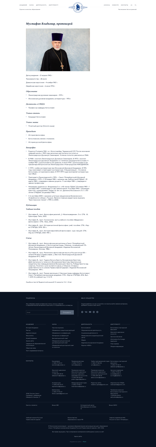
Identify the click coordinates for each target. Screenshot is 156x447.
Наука (31, 5)
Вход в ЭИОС (113, 405)
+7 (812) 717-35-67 (57, 392)
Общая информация (116, 346)
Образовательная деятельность (91, 330)
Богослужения (85, 328)
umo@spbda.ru (95, 365)
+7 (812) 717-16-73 (76, 363)
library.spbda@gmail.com (60, 393)
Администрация (31, 333)
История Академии (32, 328)
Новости (115, 5)
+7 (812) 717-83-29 (115, 372)
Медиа (83, 340)
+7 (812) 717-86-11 (76, 384)
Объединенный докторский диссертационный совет (61, 342)
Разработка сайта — (78, 442)
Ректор (28, 330)
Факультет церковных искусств (117, 333)
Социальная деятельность (89, 333)
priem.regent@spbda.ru (79, 379)
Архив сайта (30, 341)
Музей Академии (31, 338)
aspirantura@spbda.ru (58, 386)
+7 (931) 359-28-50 (57, 374)
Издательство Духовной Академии (92, 343)
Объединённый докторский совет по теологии (63, 346)
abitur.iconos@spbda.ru (98, 377)
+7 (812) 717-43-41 (115, 365)
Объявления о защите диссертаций (63, 330)
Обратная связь (31, 348)
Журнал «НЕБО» (86, 345)
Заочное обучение (116, 337)
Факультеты (29, 335)
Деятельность (41, 5)
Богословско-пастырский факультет (118, 328)
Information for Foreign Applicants (117, 340)
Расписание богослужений (127, 9)
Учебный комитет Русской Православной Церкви (34, 418)
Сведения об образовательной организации (36, 344)
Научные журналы (58, 328)
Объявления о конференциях (61, 333)
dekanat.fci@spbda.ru (59, 375)
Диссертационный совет (60, 338)
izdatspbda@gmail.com (117, 384)
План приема (114, 344)
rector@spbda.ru (77, 365)
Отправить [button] (67, 312)
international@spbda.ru (79, 386)
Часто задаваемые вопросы (34, 351)
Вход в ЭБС (55, 405)
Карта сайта (78, 436)
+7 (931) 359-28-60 (96, 375)
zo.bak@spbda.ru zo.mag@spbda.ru (116, 375)
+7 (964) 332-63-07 (57, 384)
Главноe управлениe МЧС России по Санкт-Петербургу (118, 418)
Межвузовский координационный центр (92, 336)
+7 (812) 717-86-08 (96, 363)
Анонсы (107, 5)
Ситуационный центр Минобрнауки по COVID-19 (88, 407)
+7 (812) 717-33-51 (57, 363)
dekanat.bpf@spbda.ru (117, 367)
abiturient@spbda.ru (116, 397)
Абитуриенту (53, 5)
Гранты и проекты (31, 405)
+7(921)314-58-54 (115, 395)
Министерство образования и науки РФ (75, 418)
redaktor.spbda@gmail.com (99, 384)
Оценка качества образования (30, 9)
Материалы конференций (60, 335)
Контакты (124, 5)
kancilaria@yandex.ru (58, 365)
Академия (23, 5)
